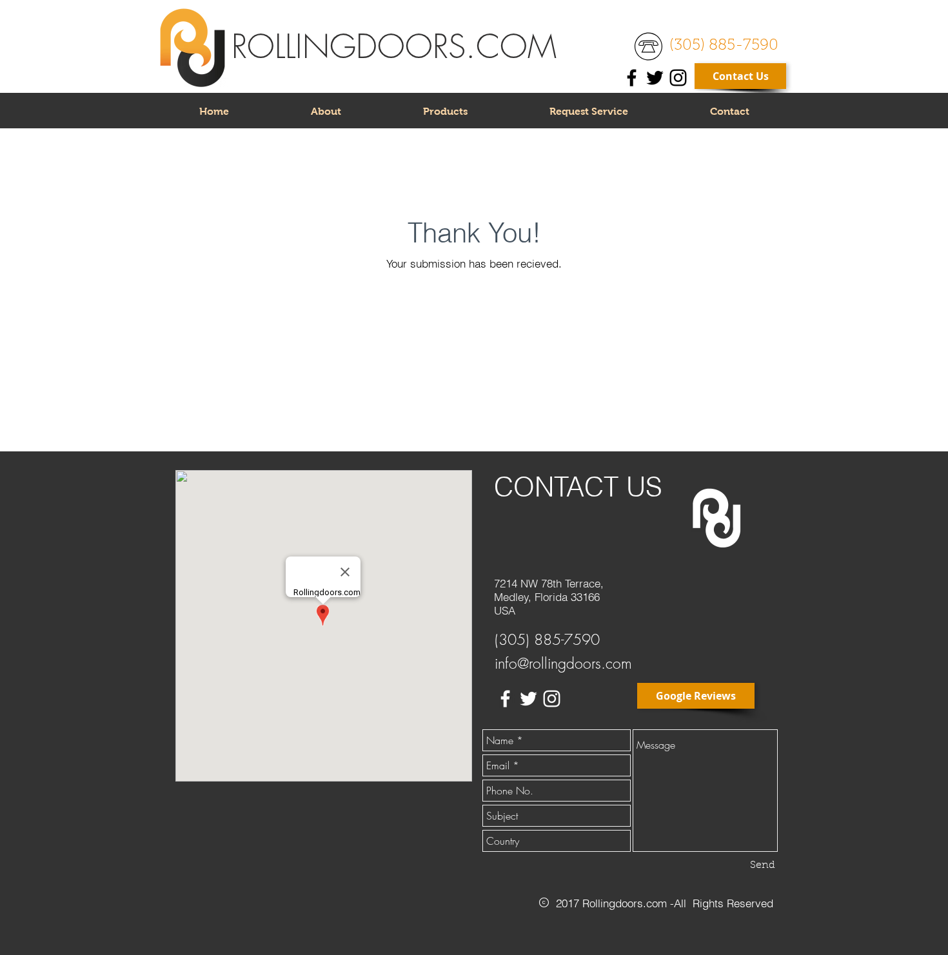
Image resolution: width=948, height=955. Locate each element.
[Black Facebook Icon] (631, 77)
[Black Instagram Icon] (678, 77)
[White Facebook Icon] (505, 698)
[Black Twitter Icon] (655, 77)
